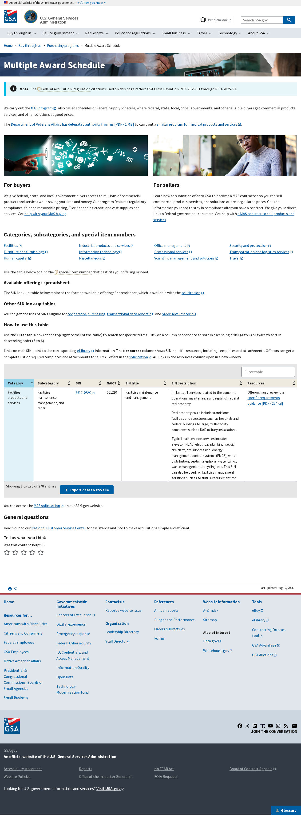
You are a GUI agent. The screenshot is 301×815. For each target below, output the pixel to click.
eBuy (256, 610)
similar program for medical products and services (197, 124)
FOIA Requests (166, 776)
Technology (231, 34)
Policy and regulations (136, 34)
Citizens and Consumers (23, 633)
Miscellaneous (90, 258)
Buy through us (23, 34)
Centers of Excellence (73, 614)
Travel (205, 34)
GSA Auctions (262, 654)
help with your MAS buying (45, 213)
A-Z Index (210, 610)
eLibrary (83, 350)
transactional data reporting (130, 314)
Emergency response (73, 633)
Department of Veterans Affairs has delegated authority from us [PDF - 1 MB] (72, 124)
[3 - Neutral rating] (24, 553)
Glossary (288, 810)
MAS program (42, 108)
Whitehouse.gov (216, 650)
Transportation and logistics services (259, 251)
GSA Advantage (264, 645)
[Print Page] (10, 589)
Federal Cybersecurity (73, 643)
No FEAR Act (164, 768)
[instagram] (278, 725)
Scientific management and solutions (184, 258)
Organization (117, 623)
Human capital (16, 258)
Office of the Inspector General (104, 776)
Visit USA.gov (108, 788)
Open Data (65, 677)
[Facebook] (240, 725)
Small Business (16, 697)
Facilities (11, 245)
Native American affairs (22, 661)
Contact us (114, 601)
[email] (294, 725)
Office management (170, 245)
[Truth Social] (262, 725)
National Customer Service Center (58, 528)
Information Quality (72, 667)
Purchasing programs (63, 45)
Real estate (98, 34)
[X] (247, 725)
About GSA (260, 34)
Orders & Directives (169, 629)
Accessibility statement (23, 768)
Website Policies (17, 776)
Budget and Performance (174, 619)
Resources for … (18, 615)
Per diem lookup (219, 20)
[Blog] (286, 725)
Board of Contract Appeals (251, 768)
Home (8, 45)
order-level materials (179, 314)
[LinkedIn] (255, 725)
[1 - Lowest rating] (7, 553)
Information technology (99, 251)
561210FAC (83, 392)
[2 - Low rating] (15, 553)
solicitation (191, 292)
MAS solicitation (47, 505)
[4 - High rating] (32, 553)
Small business (177, 34)
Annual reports (166, 610)
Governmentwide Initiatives (71, 604)
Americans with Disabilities (26, 623)
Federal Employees (19, 642)
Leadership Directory (122, 631)
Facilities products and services (17, 397)
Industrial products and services (104, 245)
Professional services (171, 251)
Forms (159, 638)
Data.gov (210, 641)
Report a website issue (123, 610)
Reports (85, 768)
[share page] (15, 589)
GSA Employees (16, 651)
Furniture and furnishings (24, 251)
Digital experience (71, 624)
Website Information (221, 601)
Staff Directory (117, 641)
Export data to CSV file (89, 489)
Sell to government (62, 34)
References (164, 601)
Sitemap (210, 619)
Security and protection (248, 245)
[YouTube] (270, 725)
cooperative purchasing (86, 314)
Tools (257, 601)
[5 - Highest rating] (41, 553)
